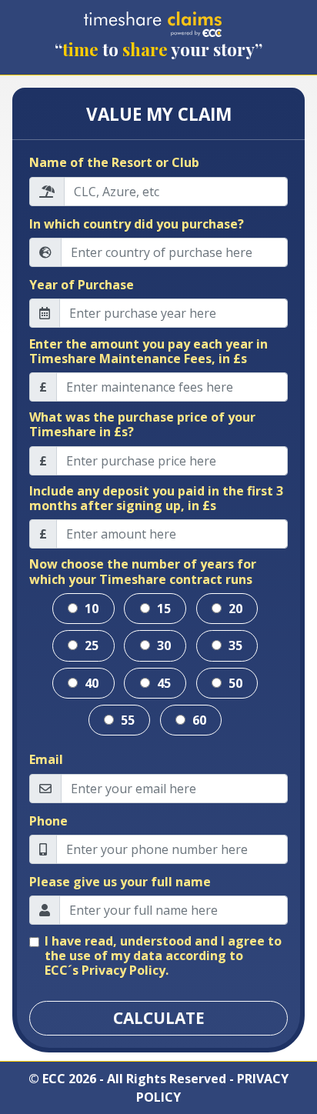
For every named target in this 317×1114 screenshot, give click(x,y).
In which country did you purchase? (136, 224)
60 (197, 720)
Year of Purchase (81, 285)
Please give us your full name (120, 882)
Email (46, 759)
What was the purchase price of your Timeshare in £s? (142, 424)
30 (162, 645)
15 (162, 608)
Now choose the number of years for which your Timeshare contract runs (142, 571)
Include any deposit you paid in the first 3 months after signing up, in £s (156, 498)
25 (90, 645)
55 (126, 720)
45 (162, 683)
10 (90, 608)
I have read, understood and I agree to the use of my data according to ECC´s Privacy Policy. (163, 956)
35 (233, 645)
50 (233, 683)
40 (90, 683)
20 (233, 608)
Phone (48, 821)
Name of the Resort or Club (114, 162)
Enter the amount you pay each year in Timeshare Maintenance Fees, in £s (148, 351)
